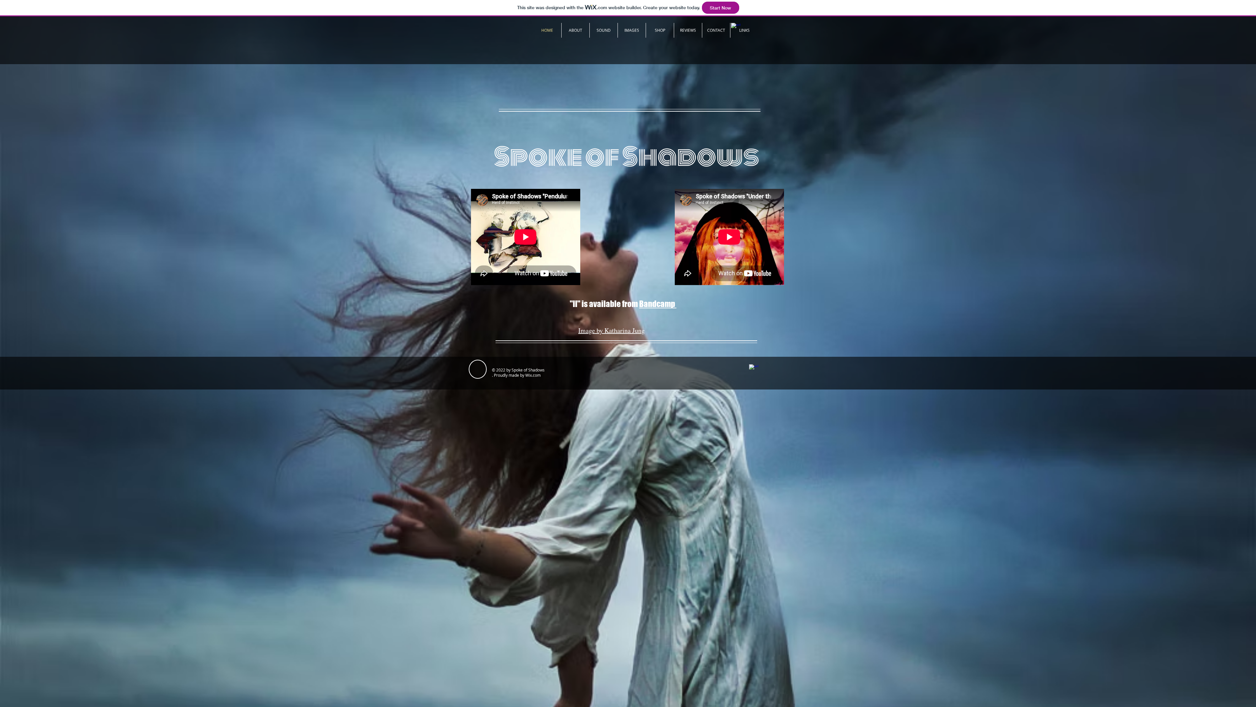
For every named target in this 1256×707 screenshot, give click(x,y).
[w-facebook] (753, 368)
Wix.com (533, 375)
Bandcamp (657, 304)
